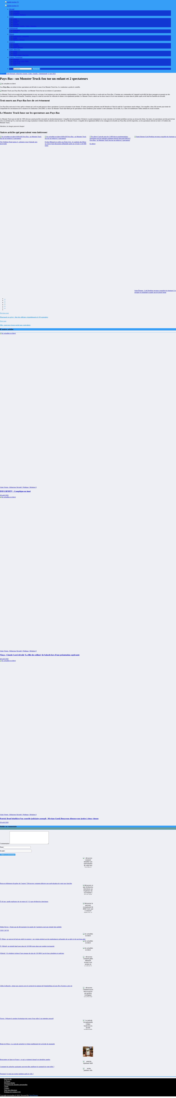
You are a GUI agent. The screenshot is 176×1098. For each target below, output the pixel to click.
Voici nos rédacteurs (10, 1090)
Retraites (16, 24)
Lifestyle (12, 42)
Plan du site (8, 1079)
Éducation (16, 30)
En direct (92, 144)
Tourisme (16, 46)
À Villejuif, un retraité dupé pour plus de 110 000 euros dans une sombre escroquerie (27, 946)
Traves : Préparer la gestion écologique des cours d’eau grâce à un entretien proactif (26, 1018)
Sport (15, 53)
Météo (15, 52)
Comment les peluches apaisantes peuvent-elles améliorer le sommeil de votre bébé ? (27, 1067)
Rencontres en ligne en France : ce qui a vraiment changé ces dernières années (25, 1059)
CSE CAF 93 (4, 930)
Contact (6, 1088)
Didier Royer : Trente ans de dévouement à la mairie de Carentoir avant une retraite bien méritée (31, 927)
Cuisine (15, 44)
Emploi (15, 32)
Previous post (4, 313)
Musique (16, 59)
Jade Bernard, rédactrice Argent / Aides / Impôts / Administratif (27, 74)
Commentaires (5, 843)
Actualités (16, 13)
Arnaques (16, 11)
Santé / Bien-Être (14, 49)
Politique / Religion (19, 15)
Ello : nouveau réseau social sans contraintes (15, 325)
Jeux (14, 65)
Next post (3, 321)
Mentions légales (9, 1083)
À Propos (7, 1081)
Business (16, 21)
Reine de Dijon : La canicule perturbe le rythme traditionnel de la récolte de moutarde (27, 1044)
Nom (2, 847)
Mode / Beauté (18, 47)
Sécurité (11, 9)
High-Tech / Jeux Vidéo (21, 61)
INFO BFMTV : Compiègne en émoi (15, 491)
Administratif (13, 28)
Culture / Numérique (15, 57)
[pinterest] (5, 306)
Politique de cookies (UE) (12, 1092)
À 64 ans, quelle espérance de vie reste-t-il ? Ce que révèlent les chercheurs (24, 901)
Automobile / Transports (21, 36)
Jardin (15, 38)
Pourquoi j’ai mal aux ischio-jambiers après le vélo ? (17, 1074)
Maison (11, 34)
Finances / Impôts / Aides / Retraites (24, 26)
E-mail (2, 851)
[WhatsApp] (5, 308)
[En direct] (110, 138)
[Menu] (6, 4)
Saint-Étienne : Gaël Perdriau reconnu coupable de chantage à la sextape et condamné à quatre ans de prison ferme (155, 291)
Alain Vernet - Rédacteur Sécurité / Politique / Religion (18, 487)
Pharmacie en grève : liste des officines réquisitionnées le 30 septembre (24, 317)
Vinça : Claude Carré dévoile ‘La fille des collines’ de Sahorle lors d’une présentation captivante (39, 655)
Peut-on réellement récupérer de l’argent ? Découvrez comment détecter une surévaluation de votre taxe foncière (36, 883)
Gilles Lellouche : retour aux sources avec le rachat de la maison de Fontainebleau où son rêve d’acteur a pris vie (36, 986)
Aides (15, 19)
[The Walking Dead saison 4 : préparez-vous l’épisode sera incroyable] (21, 137)
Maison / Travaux (19, 40)
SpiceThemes (33, 1095)
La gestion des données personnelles (15, 1085)
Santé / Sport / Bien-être (21, 55)
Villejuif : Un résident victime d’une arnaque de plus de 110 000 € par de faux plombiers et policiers (32, 953)
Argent (11, 17)
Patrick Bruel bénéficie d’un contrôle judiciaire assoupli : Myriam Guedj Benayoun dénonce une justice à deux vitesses (49, 819)
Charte (6, 1086)
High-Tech (16, 63)
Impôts (15, 22)
